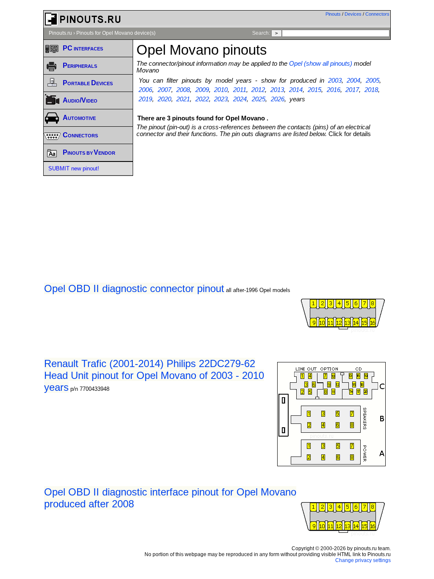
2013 (277, 89)
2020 (164, 99)
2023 (221, 99)
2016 (333, 89)
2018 (371, 89)
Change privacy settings (363, 560)
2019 (145, 99)
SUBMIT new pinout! (73, 168)
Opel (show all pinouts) (320, 63)
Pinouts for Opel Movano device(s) (116, 33)
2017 (352, 89)
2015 (314, 89)
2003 (335, 80)
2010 (221, 89)
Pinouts (333, 14)
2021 (183, 99)
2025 (258, 99)
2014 (296, 89)
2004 (353, 80)
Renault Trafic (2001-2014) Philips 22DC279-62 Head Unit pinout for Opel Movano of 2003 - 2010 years (154, 375)
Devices (353, 14)
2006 (145, 89)
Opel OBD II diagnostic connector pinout (134, 288)
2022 (202, 99)
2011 (239, 89)
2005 (372, 80)
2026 (277, 99)
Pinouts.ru (60, 33)
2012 (258, 89)
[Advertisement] (285, 201)
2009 (202, 89)
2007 (164, 89)
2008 (183, 89)
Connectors (377, 14)
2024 (240, 99)
